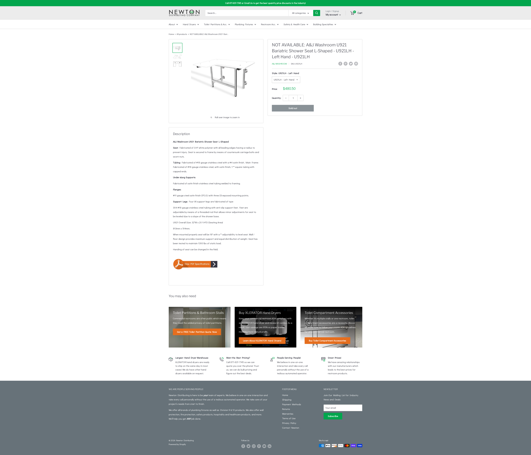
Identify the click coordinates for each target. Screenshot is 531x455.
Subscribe (333, 416)
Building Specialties (323, 24)
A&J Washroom (279, 63)
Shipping (286, 399)
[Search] (316, 13)
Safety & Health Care (294, 24)
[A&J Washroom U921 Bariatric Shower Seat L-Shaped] (216, 264)
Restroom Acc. (268, 24)
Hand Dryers (189, 24)
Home (171, 34)
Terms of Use (289, 418)
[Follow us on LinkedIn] (269, 446)
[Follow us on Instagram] (254, 446)
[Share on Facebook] (340, 63)
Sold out (292, 108)
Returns (286, 409)
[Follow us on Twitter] (248, 446)
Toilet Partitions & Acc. (215, 24)
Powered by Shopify (177, 444)
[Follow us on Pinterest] (259, 446)
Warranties (287, 413)
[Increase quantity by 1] (300, 98)
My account (332, 14)
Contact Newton (290, 427)
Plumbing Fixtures (244, 24)
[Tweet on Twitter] (351, 63)
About (172, 24)
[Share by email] (356, 63)
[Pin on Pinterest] (346, 63)
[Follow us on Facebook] (243, 446)
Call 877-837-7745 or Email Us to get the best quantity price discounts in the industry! (265, 3)
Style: (285, 73)
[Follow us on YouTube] (264, 446)
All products (182, 34)
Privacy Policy (289, 423)
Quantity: (276, 98)
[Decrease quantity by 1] (286, 98)
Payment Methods (291, 404)
